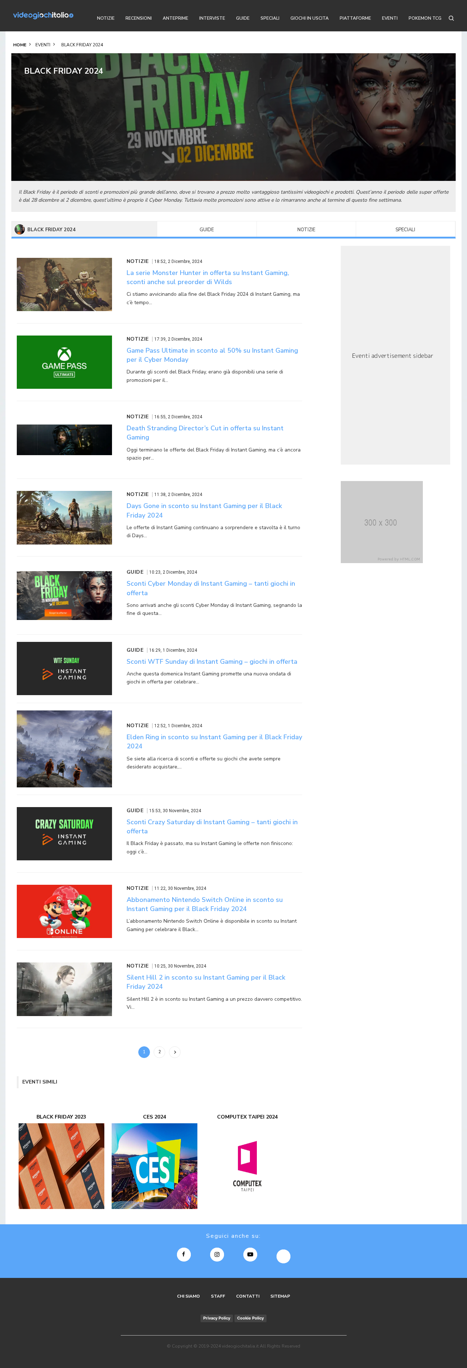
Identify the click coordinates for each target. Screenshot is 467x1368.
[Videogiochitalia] (43, 15)
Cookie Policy (250, 1318)
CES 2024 (154, 1116)
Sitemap (280, 1296)
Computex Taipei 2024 (247, 1116)
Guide (207, 229)
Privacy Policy (216, 1318)
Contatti (247, 1296)
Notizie (306, 229)
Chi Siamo (188, 1296)
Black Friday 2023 (61, 1116)
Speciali (405, 229)
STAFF (218, 1296)
